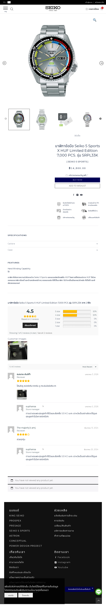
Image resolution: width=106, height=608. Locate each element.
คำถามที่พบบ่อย (62, 536)
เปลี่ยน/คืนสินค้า (62, 526)
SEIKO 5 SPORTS (77, 161)
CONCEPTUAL (17, 541)
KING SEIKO (16, 515)
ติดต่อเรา (14, 567)
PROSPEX (15, 520)
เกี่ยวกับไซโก (15, 557)
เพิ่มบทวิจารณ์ (30, 325)
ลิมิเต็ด (77, 135)
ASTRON (14, 536)
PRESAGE (15, 526)
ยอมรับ (10, 595)
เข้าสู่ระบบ (88, 2)
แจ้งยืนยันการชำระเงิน (65, 515)
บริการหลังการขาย (64, 531)
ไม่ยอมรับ (25, 595)
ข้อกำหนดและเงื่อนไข (20, 572)
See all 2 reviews (44, 333)
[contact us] (98, 592)
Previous (5, 118)
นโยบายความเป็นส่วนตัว (21, 577)
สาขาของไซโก (16, 562)
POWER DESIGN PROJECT (25, 546)
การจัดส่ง (59, 520)
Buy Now (77, 180)
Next (100, 118)
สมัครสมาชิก (99, 2)
